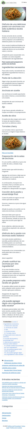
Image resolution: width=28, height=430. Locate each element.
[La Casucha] (8, 2)
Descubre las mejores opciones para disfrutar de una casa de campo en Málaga (13, 387)
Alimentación (8, 360)
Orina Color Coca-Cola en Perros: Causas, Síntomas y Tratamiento (13, 394)
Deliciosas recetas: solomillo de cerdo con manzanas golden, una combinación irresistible (13, 398)
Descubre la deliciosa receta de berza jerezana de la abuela (12, 390)
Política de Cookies (16, 428)
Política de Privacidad (14, 426)
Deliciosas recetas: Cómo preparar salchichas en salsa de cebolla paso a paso (13, 365)
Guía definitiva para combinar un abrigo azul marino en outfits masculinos (14, 383)
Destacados (6, 415)
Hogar (4, 418)
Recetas (5, 421)
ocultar (15, 322)
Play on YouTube (7, 153)
